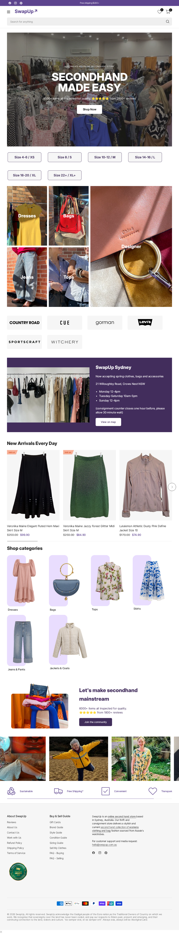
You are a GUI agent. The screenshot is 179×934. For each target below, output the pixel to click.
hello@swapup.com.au (104, 844)
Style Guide (56, 832)
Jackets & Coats (60, 668)
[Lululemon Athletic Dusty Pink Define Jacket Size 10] (145, 485)
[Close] (1, 931)
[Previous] (7, 487)
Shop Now (89, 109)
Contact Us (13, 832)
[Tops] (69, 277)
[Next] (172, 487)
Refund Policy (14, 842)
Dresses (13, 609)
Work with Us (14, 837)
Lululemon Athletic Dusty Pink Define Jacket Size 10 (142, 528)
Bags (53, 609)
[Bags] (69, 216)
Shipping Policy (15, 847)
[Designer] (131, 246)
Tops (95, 609)
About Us (12, 827)
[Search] (167, 22)
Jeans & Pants (16, 669)
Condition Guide (58, 837)
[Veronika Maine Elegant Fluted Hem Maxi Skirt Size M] (33, 485)
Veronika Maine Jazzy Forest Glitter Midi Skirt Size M (88, 528)
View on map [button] (108, 421)
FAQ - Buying (57, 852)
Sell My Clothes (58, 847)
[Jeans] (27, 277)
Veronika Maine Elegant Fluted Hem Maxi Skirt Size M (33, 528)
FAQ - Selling (57, 858)
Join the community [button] (95, 721)
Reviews (11, 822)
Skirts (137, 608)
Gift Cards (55, 822)
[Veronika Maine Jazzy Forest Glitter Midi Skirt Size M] (89, 485)
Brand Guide (56, 827)
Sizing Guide (56, 842)
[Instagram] (15, 3)
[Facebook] (10, 3)
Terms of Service (16, 852)
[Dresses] (27, 216)
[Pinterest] (21, 3)
